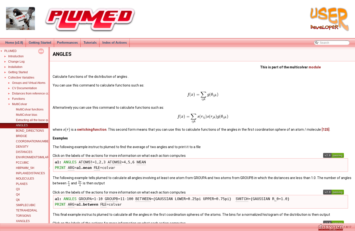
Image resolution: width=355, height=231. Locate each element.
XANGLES (23, 221)
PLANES (22, 184)
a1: (59, 162)
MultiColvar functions (29, 109)
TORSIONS (23, 215)
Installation (15, 67)
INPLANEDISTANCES (30, 173)
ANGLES (22, 125)
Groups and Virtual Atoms (28, 83)
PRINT (60, 168)
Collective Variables (21, 77)
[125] (325, 129)
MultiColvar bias (26, 114)
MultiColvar (19, 104)
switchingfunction (91, 129)
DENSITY (22, 146)
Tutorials (90, 42)
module (315, 67)
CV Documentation (24, 88)
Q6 (18, 200)
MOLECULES (25, 178)
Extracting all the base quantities (37, 120)
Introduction (16, 56)
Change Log (16, 61)
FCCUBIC (22, 162)
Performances (67, 42)
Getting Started (40, 42)
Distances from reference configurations (38, 93)
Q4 (18, 194)
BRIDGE (21, 136)
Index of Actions (114, 42)
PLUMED (10, 51)
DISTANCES (24, 152)
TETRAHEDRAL (26, 210)
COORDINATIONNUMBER (33, 141)
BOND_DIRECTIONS (30, 130)
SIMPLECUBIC (26, 205)
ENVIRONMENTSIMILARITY (34, 157)
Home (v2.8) (14, 42)
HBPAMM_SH (25, 168)
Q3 (18, 189)
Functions (18, 99)
